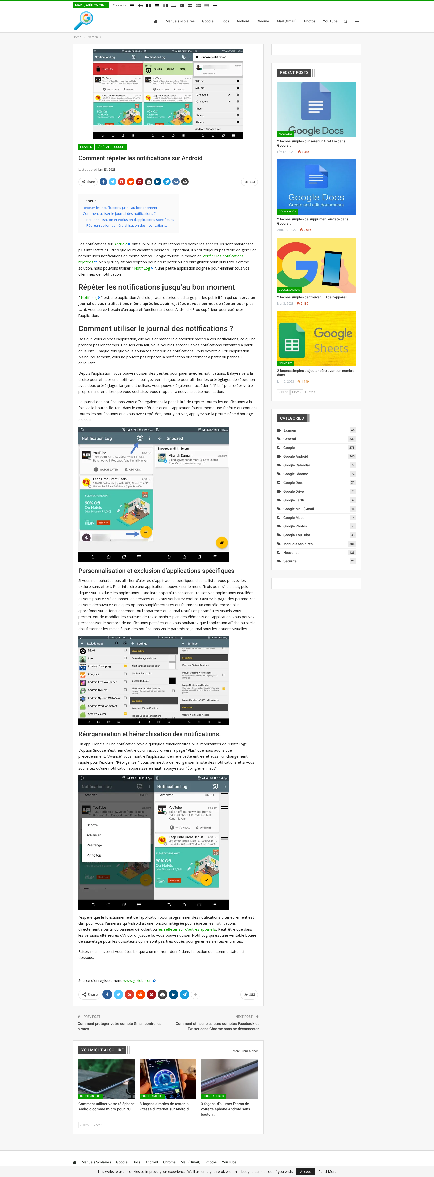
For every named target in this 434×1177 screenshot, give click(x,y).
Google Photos (295, 526)
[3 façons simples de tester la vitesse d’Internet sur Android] (168, 1079)
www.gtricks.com (138, 980)
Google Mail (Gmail (298, 509)
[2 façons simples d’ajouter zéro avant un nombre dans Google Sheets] (316, 338)
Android (243, 21)
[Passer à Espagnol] (190, 4)
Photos (309, 21)
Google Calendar (296, 465)
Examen (86, 147)
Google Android (90, 1096)
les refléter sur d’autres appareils (187, 929)
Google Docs (287, 211)
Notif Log (142, 268)
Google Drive (293, 491)
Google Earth (293, 500)
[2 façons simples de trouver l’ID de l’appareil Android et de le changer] (316, 265)
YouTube (330, 21)
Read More (327, 1171)
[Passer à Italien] (165, 4)
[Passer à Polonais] (173, 4)
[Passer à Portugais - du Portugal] (182, 4)
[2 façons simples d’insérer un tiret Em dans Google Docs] (316, 109)
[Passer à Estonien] (132, 4)
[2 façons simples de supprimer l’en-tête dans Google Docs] (316, 187)
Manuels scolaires (180, 21)
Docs (225, 21)
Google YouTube (296, 535)
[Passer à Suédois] (198, 4)
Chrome (263, 21)
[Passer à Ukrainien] (206, 4)
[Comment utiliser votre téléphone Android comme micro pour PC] (106, 1079)
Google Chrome (295, 474)
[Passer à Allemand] (157, 4)
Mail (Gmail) (287, 21)
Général (103, 147)
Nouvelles (285, 133)
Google (208, 21)
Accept (305, 1171)
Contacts (119, 5)
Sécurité (290, 561)
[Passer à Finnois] (140, 4)
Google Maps (293, 518)
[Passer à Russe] (215, 4)
